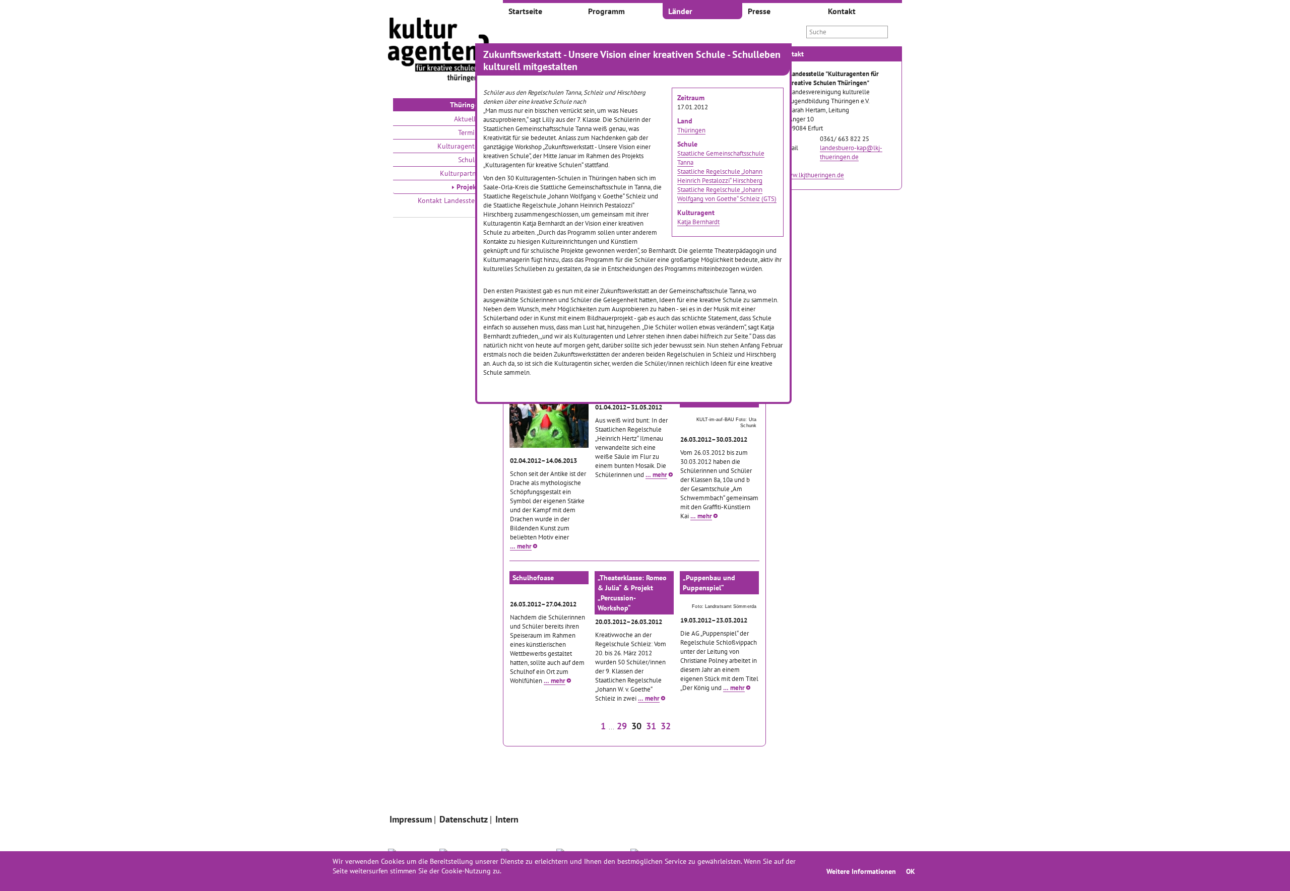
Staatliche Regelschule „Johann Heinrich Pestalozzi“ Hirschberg (719, 175)
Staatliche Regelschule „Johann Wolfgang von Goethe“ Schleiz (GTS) (727, 193)
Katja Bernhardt (698, 222)
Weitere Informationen (861, 871)
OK (910, 871)
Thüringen (691, 130)
